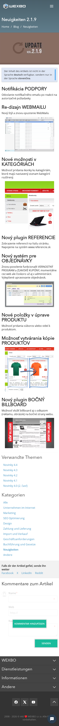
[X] (25, 702)
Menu (51, 6)
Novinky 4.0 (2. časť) (15, 486)
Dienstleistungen (17, 669)
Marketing (9, 513)
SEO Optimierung (14, 518)
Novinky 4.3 (10, 470)
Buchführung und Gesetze (19, 544)
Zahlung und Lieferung (17, 528)
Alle (5, 502)
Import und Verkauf (15, 534)
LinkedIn (26, 573)
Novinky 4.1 (10, 480)
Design (7, 523)
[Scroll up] (54, 702)
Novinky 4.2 (10, 475)
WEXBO (9, 661)
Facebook (7, 573)
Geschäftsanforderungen (18, 539)
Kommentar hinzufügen (29, 623)
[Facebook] (16, 702)
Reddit (39, 573)
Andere (7, 555)
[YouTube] (33, 702)
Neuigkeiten (10, 549)
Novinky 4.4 (10, 465)
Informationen (14, 678)
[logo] (14, 6)
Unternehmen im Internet (19, 508)
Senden (46, 643)
